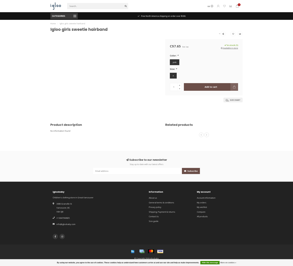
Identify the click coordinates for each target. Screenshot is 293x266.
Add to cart (211, 86)
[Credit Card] (142, 251)
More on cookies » (228, 263)
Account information (206, 197)
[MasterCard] (151, 251)
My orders (201, 202)
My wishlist (202, 207)
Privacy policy (155, 207)
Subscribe (192, 171)
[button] (201, 135)
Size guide (153, 221)
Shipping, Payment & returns (162, 211)
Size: (173, 68)
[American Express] (133, 251)
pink (174, 62)
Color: (174, 55)
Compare (201, 211)
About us (153, 197)
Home (53, 23)
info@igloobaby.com (65, 224)
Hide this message (210, 263)
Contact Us (154, 216)
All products (202, 216)
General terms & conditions (161, 202)
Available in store (230, 48)
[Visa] (160, 251)
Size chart (235, 100)
